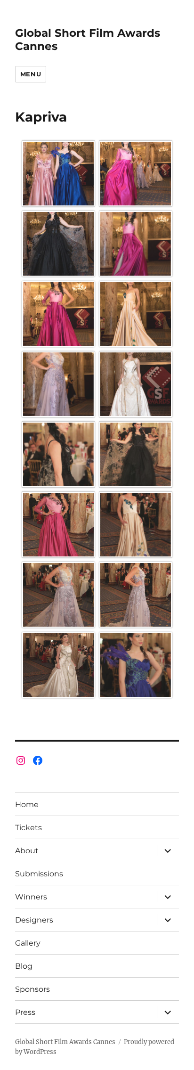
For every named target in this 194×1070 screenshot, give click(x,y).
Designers (34, 919)
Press (25, 1012)
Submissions (39, 873)
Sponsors (32, 989)
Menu (30, 74)
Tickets (28, 827)
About (27, 850)
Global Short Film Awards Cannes (65, 1042)
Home (27, 804)
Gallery (27, 943)
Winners (31, 896)
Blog (23, 966)
